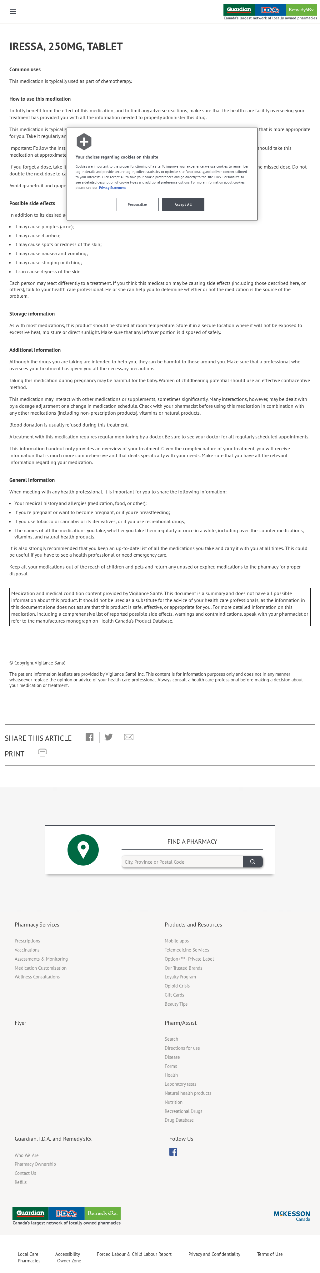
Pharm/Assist (181, 1022)
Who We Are (27, 1155)
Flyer (20, 1022)
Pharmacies (29, 1261)
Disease (172, 1057)
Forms (171, 1066)
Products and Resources (193, 924)
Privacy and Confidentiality (214, 1254)
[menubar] (173, 1152)
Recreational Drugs (183, 1111)
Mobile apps (177, 941)
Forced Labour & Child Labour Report (134, 1254)
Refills (21, 1182)
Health (171, 1075)
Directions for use (182, 1048)
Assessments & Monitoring (41, 959)
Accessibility (67, 1254)
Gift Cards (174, 995)
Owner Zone (69, 1261)
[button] (89, 738)
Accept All (183, 204)
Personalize (137, 204)
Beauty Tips (176, 1004)
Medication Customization (41, 968)
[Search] (253, 861)
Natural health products (188, 1093)
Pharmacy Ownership (35, 1164)
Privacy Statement (112, 187)
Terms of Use (270, 1254)
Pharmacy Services (37, 924)
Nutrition (173, 1102)
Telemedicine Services (187, 950)
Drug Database (179, 1120)
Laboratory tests (180, 1084)
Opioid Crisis (177, 986)
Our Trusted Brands (183, 968)
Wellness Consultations (37, 977)
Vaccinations (27, 950)
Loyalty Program (180, 977)
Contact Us (25, 1173)
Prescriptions (27, 941)
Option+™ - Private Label (189, 959)
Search (171, 1039)
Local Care (28, 1254)
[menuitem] (173, 1152)
